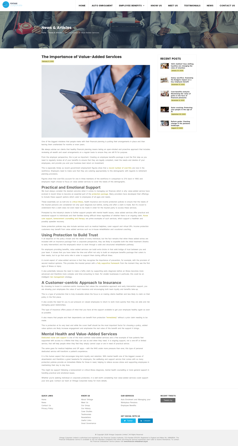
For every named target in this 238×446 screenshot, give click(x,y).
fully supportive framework (108, 263)
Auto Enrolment (102, 5)
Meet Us (173, 5)
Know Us (156, 5)
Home (82, 5)
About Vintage (87, 399)
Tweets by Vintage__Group (168, 400)
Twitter (129, 421)
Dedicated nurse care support (54, 337)
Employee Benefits (130, 5)
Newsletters (86, 417)
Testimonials (192, 5)
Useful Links (86, 420)
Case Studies (86, 411)
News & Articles (55, 33)
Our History (86, 408)
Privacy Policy (47, 408)
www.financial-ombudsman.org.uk (136, 441)
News (210, 5)
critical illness (77, 202)
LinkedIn (146, 421)
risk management (57, 277)
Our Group (85, 405)
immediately (112, 317)
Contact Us (227, 5)
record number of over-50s (120, 168)
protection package (100, 194)
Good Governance (88, 423)
